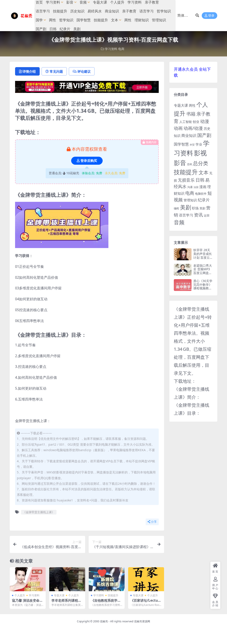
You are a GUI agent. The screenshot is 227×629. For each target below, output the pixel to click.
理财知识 (142, 20)
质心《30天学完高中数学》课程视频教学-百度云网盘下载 (202, 288)
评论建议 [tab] (84, 71)
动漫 (204, 121)
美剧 (76, 28)
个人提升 (19, 595)
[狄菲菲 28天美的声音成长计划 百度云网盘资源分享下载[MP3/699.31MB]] (183, 254)
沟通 (190, 187)
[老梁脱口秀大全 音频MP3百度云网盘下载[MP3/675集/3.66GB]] (183, 270)
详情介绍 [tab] (29, 71)
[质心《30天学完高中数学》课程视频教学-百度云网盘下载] (183, 285)
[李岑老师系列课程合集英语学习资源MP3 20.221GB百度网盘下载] (67, 579)
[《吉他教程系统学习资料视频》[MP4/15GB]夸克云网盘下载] (107, 579)
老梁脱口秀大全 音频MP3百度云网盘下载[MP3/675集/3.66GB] (202, 272)
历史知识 (77, 11)
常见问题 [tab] (56, 71)
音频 (179, 222)
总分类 (200, 163)
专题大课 (59, 595)
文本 (114, 20)
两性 (52, 20)
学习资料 (111, 49)
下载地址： (185, 381)
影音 (180, 162)
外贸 (192, 144)
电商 (121, 49)
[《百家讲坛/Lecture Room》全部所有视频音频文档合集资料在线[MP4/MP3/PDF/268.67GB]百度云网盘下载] (146, 579)
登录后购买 (88, 160)
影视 (200, 152)
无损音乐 (186, 180)
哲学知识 (164, 11)
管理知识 (159, 20)
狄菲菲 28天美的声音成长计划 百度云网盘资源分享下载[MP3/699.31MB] (203, 259)
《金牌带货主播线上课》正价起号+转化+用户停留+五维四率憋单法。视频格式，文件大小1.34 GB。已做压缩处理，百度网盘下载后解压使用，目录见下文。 (193, 341)
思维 (189, 164)
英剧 (202, 208)
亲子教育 (129, 11)
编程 (176, 208)
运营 (206, 215)
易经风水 (95, 11)
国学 (39, 20)
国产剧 (41, 28)
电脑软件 (201, 194)
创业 (196, 121)
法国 (196, 187)
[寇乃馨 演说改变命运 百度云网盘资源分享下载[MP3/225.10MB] (28, 579)
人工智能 (185, 122)
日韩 (53, 28)
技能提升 (60, 11)
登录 (211, 15)
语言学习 (43, 11)
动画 (178, 128)
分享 (154, 521)
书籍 (191, 113)
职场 (195, 208)
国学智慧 (83, 20)
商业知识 (112, 11)
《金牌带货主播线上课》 (39, 512)
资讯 (198, 215)
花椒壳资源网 (142, 621)
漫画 (202, 186)
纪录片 (65, 28)
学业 (199, 144)
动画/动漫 (193, 128)
